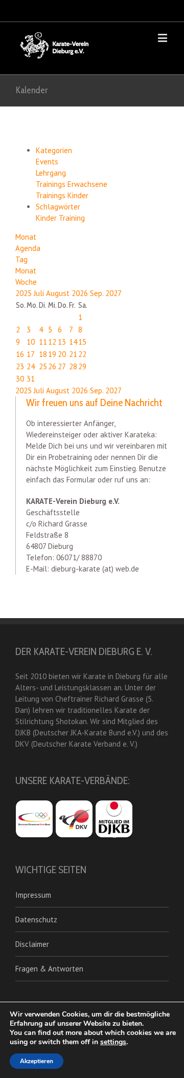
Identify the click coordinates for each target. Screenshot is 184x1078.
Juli (40, 293)
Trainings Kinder (62, 195)
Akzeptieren (36, 1061)
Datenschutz (36, 919)
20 (62, 354)
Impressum (33, 895)
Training (72, 218)
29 (82, 366)
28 (73, 366)
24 (31, 366)
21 (73, 354)
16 (20, 354)
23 (20, 366)
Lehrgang (51, 173)
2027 (113, 293)
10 (31, 342)
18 (43, 354)
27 (62, 366)
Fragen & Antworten (49, 969)
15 (82, 342)
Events (47, 161)
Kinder (47, 218)
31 (31, 379)
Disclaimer (32, 944)
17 (31, 354)
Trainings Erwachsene (71, 184)
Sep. (97, 293)
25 (43, 366)
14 (73, 342)
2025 (24, 293)
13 (62, 342)
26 (52, 366)
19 (52, 354)
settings (113, 1042)
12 (52, 342)
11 (43, 342)
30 (20, 379)
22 (82, 354)
